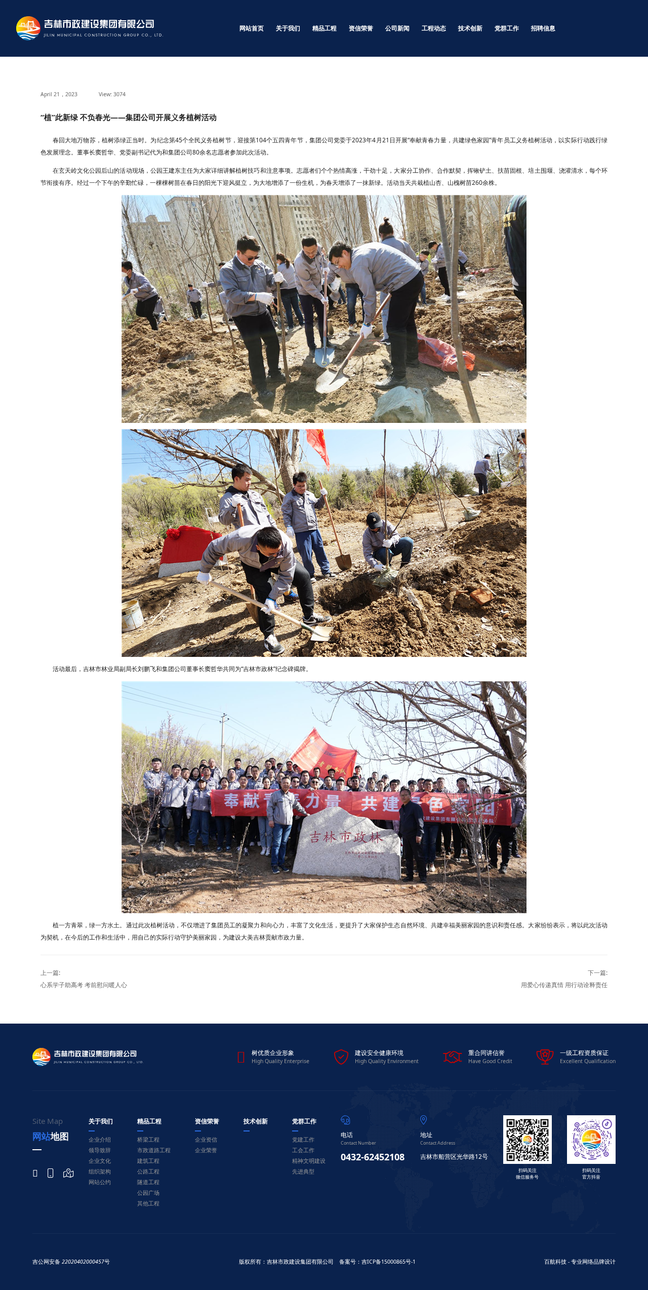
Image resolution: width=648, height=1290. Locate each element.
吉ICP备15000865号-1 (388, 1261)
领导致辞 (100, 1150)
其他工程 (148, 1203)
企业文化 (100, 1160)
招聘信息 (543, 28)
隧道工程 (148, 1182)
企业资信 (206, 1139)
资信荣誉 (361, 28)
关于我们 (288, 28)
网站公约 (100, 1182)
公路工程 (148, 1171)
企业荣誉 (206, 1150)
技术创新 (470, 28)
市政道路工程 (154, 1150)
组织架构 (100, 1171)
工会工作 (303, 1150)
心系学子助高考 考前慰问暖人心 (83, 985)
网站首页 (251, 28)
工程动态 (434, 28)
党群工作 (507, 28)
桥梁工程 (148, 1139)
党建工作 (303, 1139)
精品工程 (324, 28)
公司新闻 (397, 28)
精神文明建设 (309, 1160)
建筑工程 (148, 1160)
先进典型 (303, 1171)
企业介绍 (100, 1139)
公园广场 (148, 1192)
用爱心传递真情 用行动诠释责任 (564, 985)
